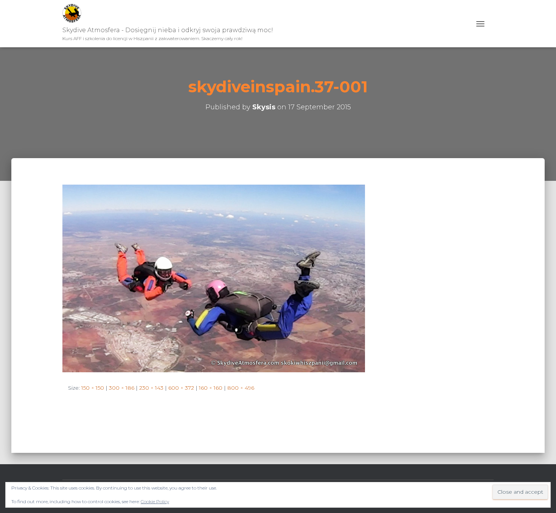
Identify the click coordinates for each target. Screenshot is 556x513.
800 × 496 (240, 387)
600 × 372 (181, 387)
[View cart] (491, 23)
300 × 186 (121, 387)
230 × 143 (151, 387)
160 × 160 (210, 387)
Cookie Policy (155, 501)
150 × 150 (92, 387)
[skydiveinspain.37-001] (213, 278)
